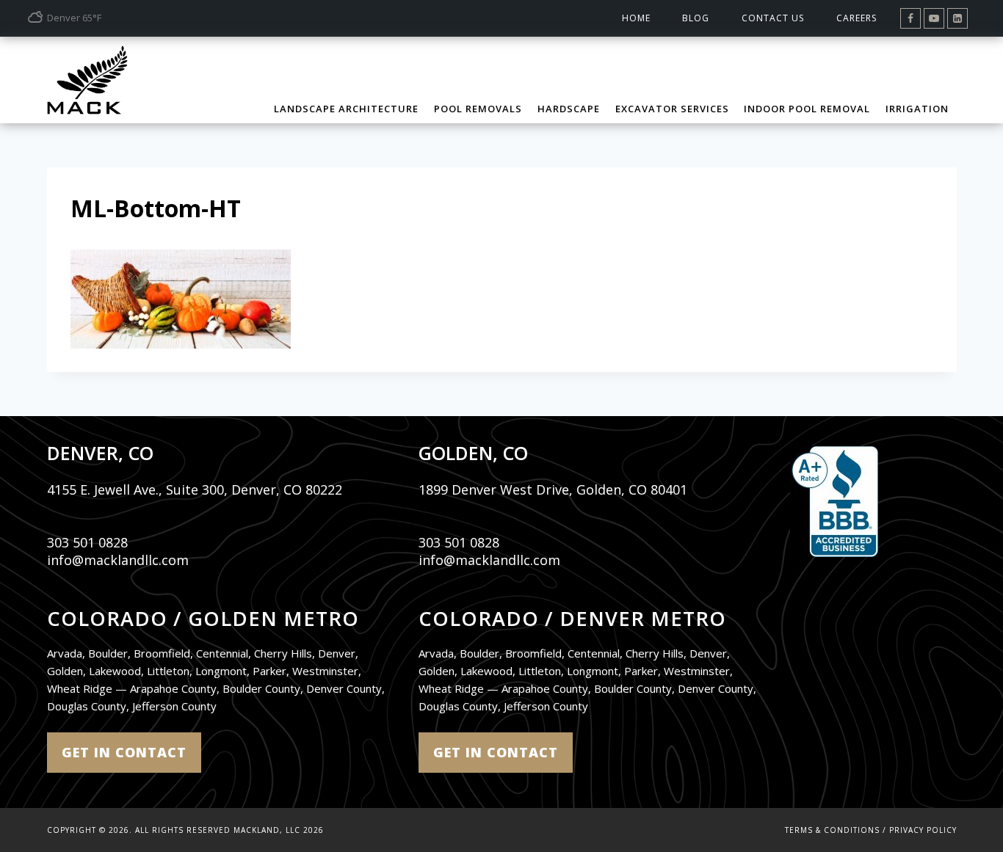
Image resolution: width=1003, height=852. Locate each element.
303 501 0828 (87, 542)
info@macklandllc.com (118, 560)
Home (636, 18)
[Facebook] (910, 18)
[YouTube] (934, 18)
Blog (695, 18)
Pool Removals (478, 108)
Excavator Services (672, 108)
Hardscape (568, 108)
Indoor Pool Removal (807, 108)
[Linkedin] (957, 18)
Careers (856, 18)
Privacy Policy (923, 830)
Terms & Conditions (832, 830)
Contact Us (773, 18)
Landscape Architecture (346, 108)
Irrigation (917, 108)
